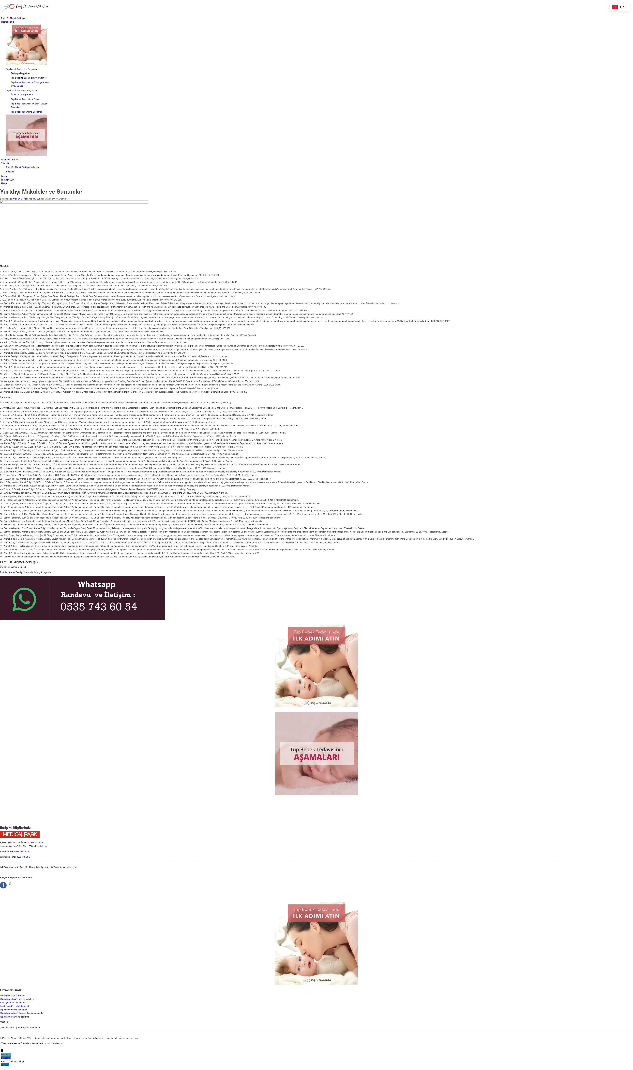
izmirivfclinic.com (68, 867)
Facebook (6, 1057)
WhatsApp (6, 1054)
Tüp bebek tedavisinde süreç (13, 1009)
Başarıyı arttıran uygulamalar (13, 1002)
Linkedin (5, 1064)
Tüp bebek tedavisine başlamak (15, 1016)
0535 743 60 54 (24, 856)
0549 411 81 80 (22, 851)
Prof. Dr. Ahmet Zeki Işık (12, 572)
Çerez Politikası (7, 1027)
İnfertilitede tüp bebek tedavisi (14, 1006)
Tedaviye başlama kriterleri (13, 995)
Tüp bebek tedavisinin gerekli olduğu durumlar (22, 1013)
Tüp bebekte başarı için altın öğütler (17, 999)
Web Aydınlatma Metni (29, 1027)
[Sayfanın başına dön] (0, 1047)
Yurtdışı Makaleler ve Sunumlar (41, 191)
